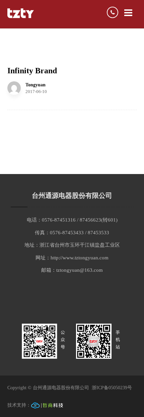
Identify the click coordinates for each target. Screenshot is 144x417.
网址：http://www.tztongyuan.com (72, 257)
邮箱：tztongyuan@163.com (72, 270)
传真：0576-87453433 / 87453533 (72, 232)
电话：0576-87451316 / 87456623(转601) (72, 220)
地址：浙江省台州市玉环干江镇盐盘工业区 (72, 245)
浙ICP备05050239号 (112, 387)
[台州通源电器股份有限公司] (20, 13)
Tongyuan (35, 85)
